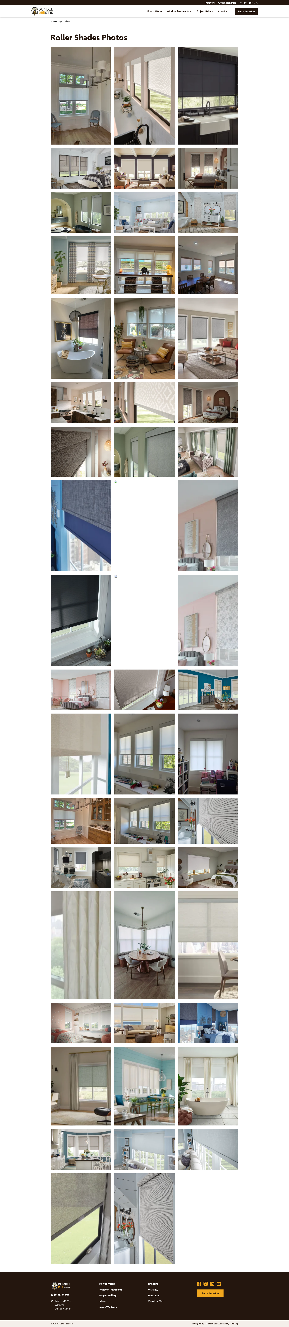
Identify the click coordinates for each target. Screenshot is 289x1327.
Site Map (234, 1323)
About (221, 11)
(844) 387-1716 (250, 2)
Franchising (154, 1295)
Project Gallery (205, 11)
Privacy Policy (198, 1323)
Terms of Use (211, 1323)
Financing (153, 1283)
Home (53, 21)
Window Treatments (178, 11)
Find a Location (246, 11)
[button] (81, 96)
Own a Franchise (227, 2)
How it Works (154, 11)
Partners (210, 2)
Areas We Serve (108, 1307)
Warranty (153, 1289)
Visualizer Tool (156, 1301)
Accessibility (223, 1323)
